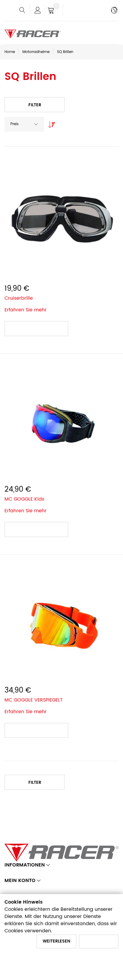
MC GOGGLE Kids (24, 499)
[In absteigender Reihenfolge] (50, 123)
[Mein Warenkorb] (53, 11)
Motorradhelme (36, 52)
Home (9, 52)
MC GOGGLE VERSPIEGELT (33, 700)
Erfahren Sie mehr (25, 310)
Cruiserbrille (18, 298)
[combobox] (24, 124)
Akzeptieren (98, 941)
